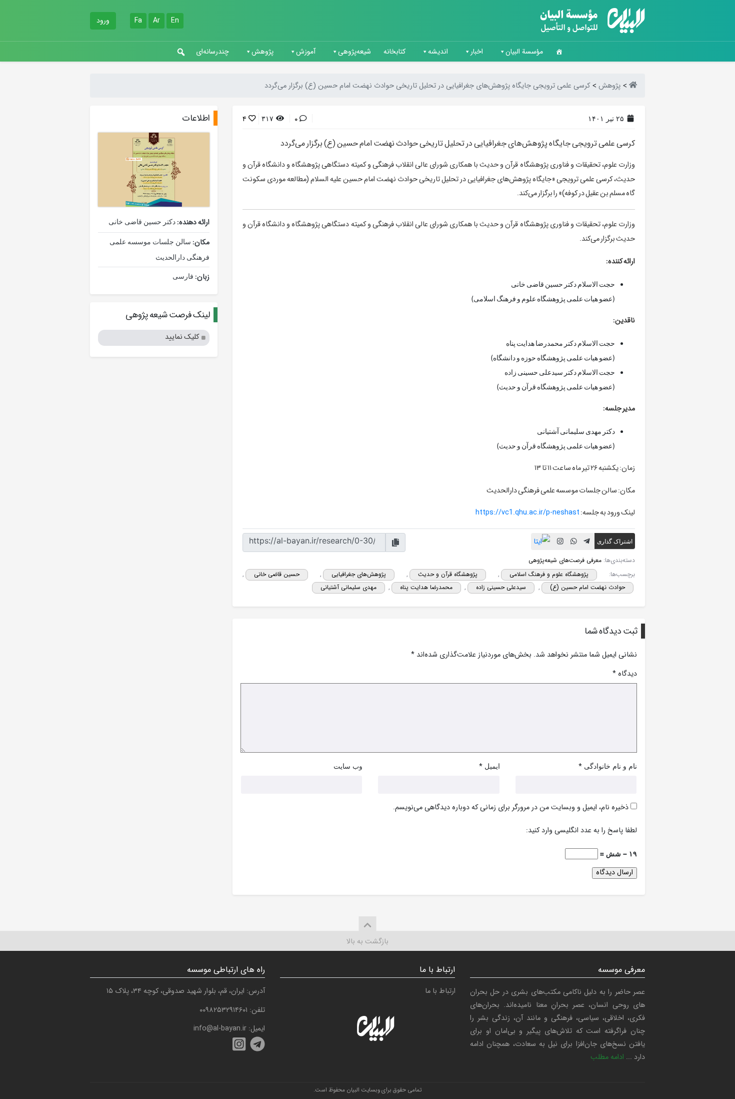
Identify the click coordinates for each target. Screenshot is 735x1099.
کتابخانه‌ (395, 51)
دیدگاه (624, 674)
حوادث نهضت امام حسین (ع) (587, 587)
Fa (138, 20)
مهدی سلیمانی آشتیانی (348, 587)
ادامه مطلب (607, 1057)
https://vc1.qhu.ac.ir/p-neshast (528, 512)
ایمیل (492, 766)
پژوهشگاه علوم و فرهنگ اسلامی (549, 574)
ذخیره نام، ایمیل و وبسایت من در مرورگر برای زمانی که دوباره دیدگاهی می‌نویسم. (510, 807)
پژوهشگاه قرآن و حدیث (448, 574)
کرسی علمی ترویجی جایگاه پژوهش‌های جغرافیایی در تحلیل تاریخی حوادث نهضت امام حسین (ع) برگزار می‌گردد (457, 143)
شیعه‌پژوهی (354, 51)
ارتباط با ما (440, 991)
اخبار (476, 51)
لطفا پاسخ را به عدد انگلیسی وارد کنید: (581, 830)
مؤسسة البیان (524, 51)
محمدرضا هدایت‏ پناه (426, 587)
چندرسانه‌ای (212, 51)
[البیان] (633, 86)
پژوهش (263, 51)
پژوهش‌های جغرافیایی (359, 574)
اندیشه (438, 51)
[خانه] (559, 52)
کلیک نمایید (182, 337)
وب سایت (348, 766)
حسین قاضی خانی (277, 574)
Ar (156, 20)
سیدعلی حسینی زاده (501, 587)
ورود (103, 20)
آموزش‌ (306, 51)
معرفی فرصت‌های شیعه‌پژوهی (565, 560)
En (175, 20)
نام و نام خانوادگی (610, 766)
